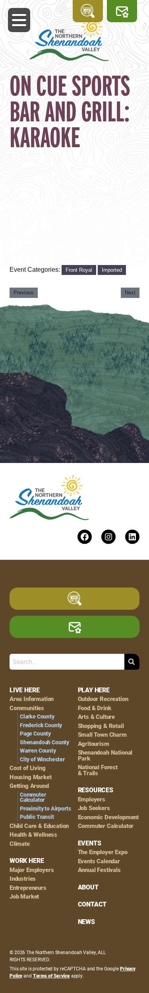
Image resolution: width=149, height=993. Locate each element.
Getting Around (29, 785)
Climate (20, 843)
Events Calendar (99, 861)
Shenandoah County (44, 742)
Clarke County (37, 716)
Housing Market (31, 777)
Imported (112, 270)
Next (130, 293)
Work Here (27, 860)
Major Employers (32, 870)
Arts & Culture (96, 716)
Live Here (24, 690)
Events (89, 843)
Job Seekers (94, 808)
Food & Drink (94, 708)
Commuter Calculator (33, 797)
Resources (95, 790)
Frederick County (41, 725)
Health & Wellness (33, 834)
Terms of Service (51, 975)
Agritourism (93, 743)
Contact (92, 904)
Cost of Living (28, 768)
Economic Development (108, 817)
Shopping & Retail (101, 726)
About (88, 887)
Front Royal (79, 270)
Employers (91, 799)
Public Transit (37, 816)
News (86, 922)
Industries (23, 878)
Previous (24, 293)
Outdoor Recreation (103, 699)
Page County (35, 733)
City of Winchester (42, 759)
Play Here (94, 690)
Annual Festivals (99, 870)
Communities (27, 708)
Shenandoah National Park (105, 755)
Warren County (38, 750)
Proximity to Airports (45, 808)
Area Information (32, 699)
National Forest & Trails (98, 770)
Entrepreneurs (28, 887)
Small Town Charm (102, 734)
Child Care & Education (39, 826)
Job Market (24, 896)
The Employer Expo (103, 852)
